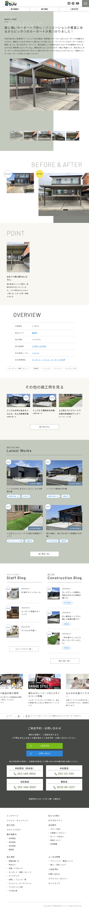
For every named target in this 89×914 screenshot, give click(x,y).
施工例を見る (44, 427)
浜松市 (26, 496)
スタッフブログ (14, 829)
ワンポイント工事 (65, 417)
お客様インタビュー (58, 833)
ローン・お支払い (57, 836)
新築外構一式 (12, 417)
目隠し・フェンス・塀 (17, 879)
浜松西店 (12, 838)
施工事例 (44, 9)
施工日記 (11, 825)
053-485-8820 (26, 773)
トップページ (13, 815)
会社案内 (52, 825)
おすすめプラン (55, 820)
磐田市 (34, 333)
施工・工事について (58, 865)
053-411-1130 (66, 773)
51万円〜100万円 (39, 346)
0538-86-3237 (66, 787)
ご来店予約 (74, 9)
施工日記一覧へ (65, 661)
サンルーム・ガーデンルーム (20, 883)
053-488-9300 (26, 787)
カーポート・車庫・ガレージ (19, 368)
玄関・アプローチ (16, 868)
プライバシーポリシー (58, 878)
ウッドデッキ (14, 876)
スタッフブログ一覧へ (24, 649)
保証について (55, 840)
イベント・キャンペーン (18, 820)
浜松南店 (12, 846)
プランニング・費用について (61, 861)
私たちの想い (54, 815)
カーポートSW (71, 368)
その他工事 (53, 541)
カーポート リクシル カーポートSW (47, 359)
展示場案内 (15, 9)
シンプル (47, 368)
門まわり (12, 865)
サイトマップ (54, 883)
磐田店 (11, 849)
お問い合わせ (44, 753)
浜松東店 (12, 842)
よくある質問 (54, 856)
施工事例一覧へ (44, 554)
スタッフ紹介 (55, 829)
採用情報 (53, 844)
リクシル (35, 353)
